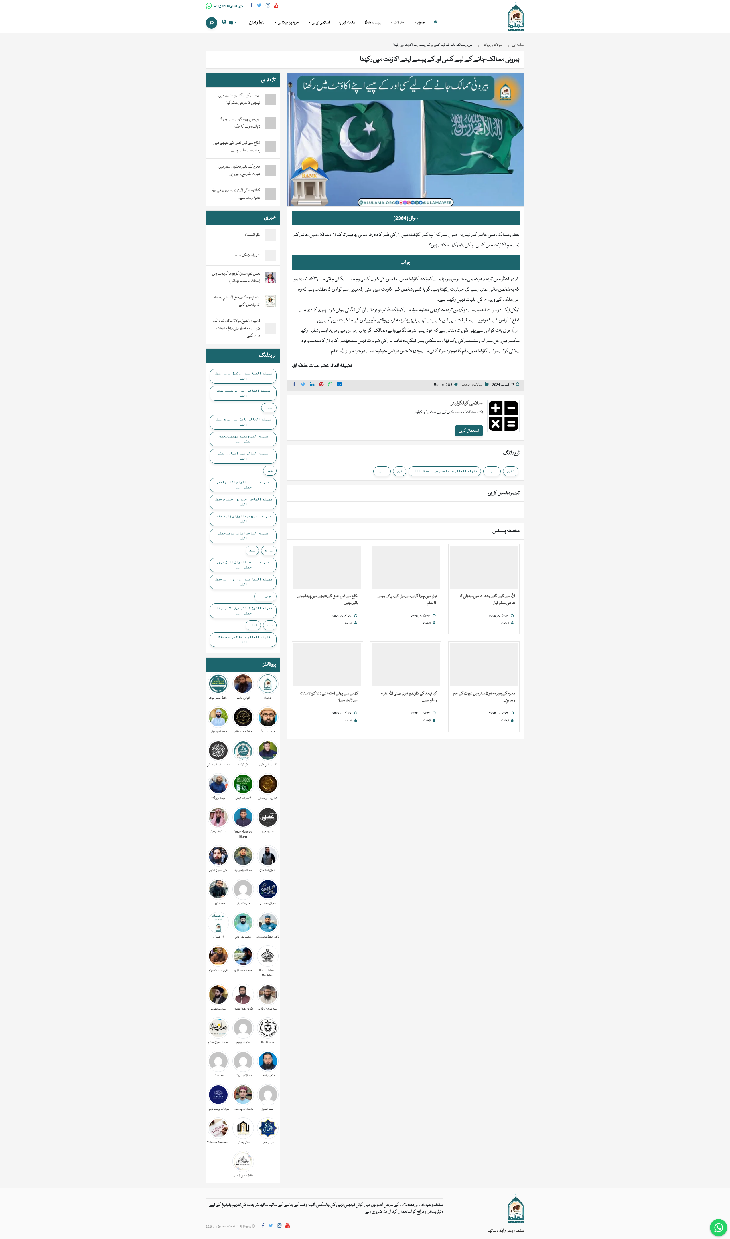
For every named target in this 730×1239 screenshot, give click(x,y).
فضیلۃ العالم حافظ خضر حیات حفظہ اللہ (444, 471)
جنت (252, 550)
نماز (269, 407)
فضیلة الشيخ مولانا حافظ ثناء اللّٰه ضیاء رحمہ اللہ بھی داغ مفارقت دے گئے (236, 328)
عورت (269, 550)
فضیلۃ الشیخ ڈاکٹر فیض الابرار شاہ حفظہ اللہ (243, 610)
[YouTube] (276, 6)
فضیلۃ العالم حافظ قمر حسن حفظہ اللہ (243, 639)
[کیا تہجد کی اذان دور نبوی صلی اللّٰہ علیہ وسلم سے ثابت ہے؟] (405, 664)
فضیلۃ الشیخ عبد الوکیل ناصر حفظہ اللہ (243, 375)
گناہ (253, 625)
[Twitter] (259, 6)
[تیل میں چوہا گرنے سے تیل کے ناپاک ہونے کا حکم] (405, 567)
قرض (400, 471)
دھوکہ (492, 471)
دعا (270, 470)
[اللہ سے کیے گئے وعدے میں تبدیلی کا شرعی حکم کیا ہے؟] (484, 567)
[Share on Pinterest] (321, 385)
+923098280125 (228, 6)
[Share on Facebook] (294, 385)
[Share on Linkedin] (312, 385)
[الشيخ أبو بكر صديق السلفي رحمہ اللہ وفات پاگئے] (270, 301)
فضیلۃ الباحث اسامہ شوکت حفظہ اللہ (243, 535)
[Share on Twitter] (303, 385)
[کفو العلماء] (270, 235)
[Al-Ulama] (516, 16)
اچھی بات (265, 596)
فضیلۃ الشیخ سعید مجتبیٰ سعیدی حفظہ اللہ (243, 438)
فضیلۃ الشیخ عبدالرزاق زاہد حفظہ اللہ (243, 518)
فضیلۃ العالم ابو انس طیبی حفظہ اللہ (243, 393)
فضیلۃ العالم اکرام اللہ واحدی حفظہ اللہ (243, 484)
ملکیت (382, 471)
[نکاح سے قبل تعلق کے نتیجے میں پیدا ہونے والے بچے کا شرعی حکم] (327, 567)
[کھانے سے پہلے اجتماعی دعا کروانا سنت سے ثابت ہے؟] (327, 664)
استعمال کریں (469, 431)
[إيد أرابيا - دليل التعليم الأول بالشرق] (516, 1209)
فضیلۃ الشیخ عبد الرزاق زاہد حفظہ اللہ (243, 581)
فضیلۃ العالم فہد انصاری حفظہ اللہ (243, 455)
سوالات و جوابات (472, 385)
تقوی (511, 471)
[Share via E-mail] (339, 385)
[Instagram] (268, 6)
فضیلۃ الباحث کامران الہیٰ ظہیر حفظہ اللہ (243, 564)
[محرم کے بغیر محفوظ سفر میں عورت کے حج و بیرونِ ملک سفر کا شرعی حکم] (484, 664)
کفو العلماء (252, 235)
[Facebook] (251, 6)
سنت (270, 625)
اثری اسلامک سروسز (246, 255)
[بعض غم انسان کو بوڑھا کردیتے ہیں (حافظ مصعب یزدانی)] (270, 277)
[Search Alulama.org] (211, 23)
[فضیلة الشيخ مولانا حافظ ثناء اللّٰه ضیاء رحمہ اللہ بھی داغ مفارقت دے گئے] (270, 328)
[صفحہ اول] (435, 23)
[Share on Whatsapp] (330, 385)
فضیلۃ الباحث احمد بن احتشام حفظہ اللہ (243, 501)
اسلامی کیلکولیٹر (467, 403)
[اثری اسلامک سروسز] (270, 255)
